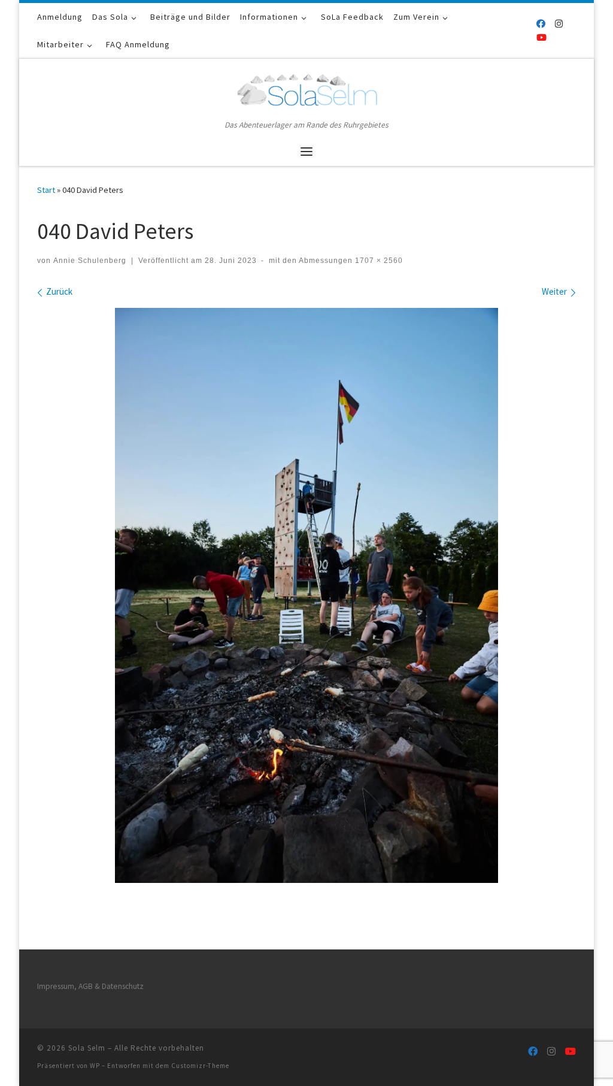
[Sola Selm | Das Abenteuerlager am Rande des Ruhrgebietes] (306, 88)
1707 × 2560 (378, 260)
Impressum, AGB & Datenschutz (90, 986)
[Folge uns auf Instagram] (559, 24)
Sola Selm (86, 1048)
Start (46, 189)
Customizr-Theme (200, 1065)
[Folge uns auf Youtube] (541, 37)
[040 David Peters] (306, 595)
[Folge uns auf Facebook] (540, 24)
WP (95, 1065)
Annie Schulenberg (89, 260)
